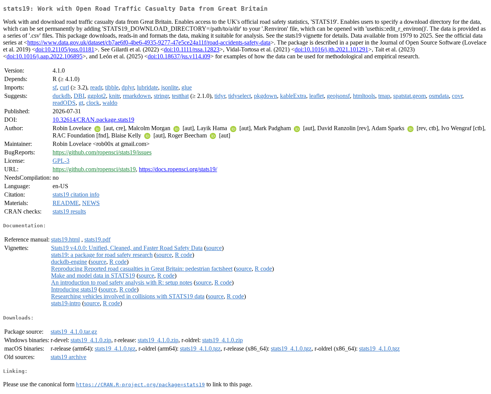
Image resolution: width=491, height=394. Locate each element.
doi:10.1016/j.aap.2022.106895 (44, 56)
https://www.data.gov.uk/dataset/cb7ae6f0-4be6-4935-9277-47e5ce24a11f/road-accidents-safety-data (148, 42)
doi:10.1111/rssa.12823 (191, 49)
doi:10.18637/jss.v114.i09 (179, 56)
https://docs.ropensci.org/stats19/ (178, 169)
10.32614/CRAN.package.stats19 (93, 119)
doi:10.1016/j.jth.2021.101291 (331, 49)
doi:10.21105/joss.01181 (64, 49)
